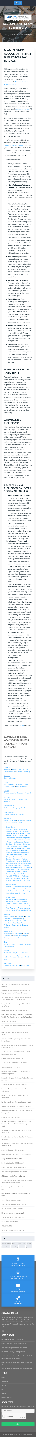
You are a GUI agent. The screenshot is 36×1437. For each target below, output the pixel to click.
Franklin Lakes (18, 842)
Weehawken (10, 893)
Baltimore (7, 799)
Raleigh (24, 936)
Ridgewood (9, 865)
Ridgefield (15, 863)
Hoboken (15, 889)
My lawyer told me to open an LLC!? (13, 1213)
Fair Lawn (21, 840)
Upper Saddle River (20, 874)
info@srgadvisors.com (18, 11)
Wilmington (12, 778)
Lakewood (28, 821)
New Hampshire (9, 812)
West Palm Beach (21, 787)
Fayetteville (8, 936)
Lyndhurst (17, 850)
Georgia (6, 791)
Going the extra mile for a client (12, 1159)
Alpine (16, 829)
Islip (22, 919)
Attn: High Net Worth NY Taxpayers (13, 1150)
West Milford (16, 910)
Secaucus (19, 891)
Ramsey (8, 863)
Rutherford (27, 867)
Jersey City (20, 821)
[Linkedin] (3, 1331)
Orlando (6, 787)
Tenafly (24, 872)
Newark (7, 823)
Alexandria (7, 953)
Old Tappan (16, 859)
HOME (3, 1377)
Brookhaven (20, 916)
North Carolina (8, 931)
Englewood (26, 838)
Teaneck (17, 872)
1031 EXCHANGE (7, 1226)
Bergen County (10, 827)
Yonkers (6, 927)
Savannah (28, 793)
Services (12, 35)
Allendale (9, 829)
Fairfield (14, 769)
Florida (6, 782)
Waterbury (27, 772)
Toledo (12, 946)
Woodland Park (26, 910)
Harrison (8, 889)
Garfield (26, 842)
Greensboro (17, 936)
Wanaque (27, 908)
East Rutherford (12, 835)
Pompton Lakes (18, 906)
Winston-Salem (17, 938)
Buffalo (27, 916)
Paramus (19, 861)
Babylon (12, 916)
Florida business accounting (14, 145)
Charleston (7, 965)
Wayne (8, 910)
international (6, 1247)
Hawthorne (9, 901)
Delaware (7, 776)
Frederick (14, 799)
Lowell (12, 808)
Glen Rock (9, 844)
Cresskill (15, 833)
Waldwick (9, 876)
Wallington (16, 876)
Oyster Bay (16, 923)
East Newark (17, 887)
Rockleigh (19, 867)
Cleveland (20, 944)
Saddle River (20, 870)
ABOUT (4, 1385)
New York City (16, 921)
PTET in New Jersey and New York (12, 1058)
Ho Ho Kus (16, 848)
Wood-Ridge (25, 878)
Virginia (6, 951)
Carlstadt (15, 831)
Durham (25, 933)
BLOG (3, 1390)
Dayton (6, 946)
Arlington (15, 953)
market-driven (6, 1243)
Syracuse (25, 925)
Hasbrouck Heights (16, 846)
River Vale (26, 865)
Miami (26, 784)
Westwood (17, 878)
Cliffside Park (24, 831)
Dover (6, 778)
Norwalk (12, 772)
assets (29, 1243)
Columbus (20, 793)
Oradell (24, 859)
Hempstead (7, 919)
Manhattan (7, 921)
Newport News (23, 955)
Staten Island (16, 925)
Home (6, 35)
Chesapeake (24, 953)
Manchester (14, 814)
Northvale (16, 857)
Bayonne (9, 887)
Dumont (29, 833)
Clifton (18, 899)
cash (24, 1243)
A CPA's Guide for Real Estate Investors (14, 1084)
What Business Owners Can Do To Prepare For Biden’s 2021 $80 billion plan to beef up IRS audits (16, 1124)
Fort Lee (9, 842)
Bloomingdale (10, 899)
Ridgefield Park (25, 863)
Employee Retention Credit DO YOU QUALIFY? (16, 1154)
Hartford (21, 769)
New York (7, 914)
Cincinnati (12, 944)
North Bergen (10, 891)
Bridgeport (7, 769)
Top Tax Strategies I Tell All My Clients (14, 1172)
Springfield (19, 808)
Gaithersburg (23, 799)
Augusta (13, 793)
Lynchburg (14, 955)
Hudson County (11, 884)
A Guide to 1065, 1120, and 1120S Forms (14, 1063)
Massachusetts (9, 806)
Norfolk (6, 957)
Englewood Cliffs (11, 840)
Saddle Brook (10, 870)
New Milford (18, 855)
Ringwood (13, 908)
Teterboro (9, 874)
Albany (6, 916)
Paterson (14, 823)
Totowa (20, 908)
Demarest (22, 833)
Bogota (8, 831)
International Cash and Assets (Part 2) (14, 1204)
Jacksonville (19, 784)
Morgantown (25, 965)
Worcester (27, 808)
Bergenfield (23, 829)
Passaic (26, 904)
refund (14, 1243)
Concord (6, 814)
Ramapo (23, 923)
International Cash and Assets (11, 1200)
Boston (6, 808)
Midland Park (18, 853)
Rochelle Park (10, 867)
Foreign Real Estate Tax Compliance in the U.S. (17, 1102)
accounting (14, 1247)
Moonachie (9, 855)
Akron (6, 944)
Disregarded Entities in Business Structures (15, 1010)
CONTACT (5, 1394)
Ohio (5, 942)
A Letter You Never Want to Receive (13, 1217)
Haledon (24, 899)
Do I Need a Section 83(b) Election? (13, 1163)
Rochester (7, 925)
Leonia (23, 848)
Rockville (7, 801)
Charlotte (19, 933)
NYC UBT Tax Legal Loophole (11, 1117)
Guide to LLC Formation (9, 1021)
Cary (12, 933)
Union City (26, 891)
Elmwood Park (10, 838)
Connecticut (8, 767)
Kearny (27, 889)
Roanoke (20, 957)
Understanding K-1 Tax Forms (11, 1067)
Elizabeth (13, 821)
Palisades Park (10, 861)
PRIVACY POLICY (7, 1398)
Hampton (7, 955)
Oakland (8, 859)
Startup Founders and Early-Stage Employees (16, 1106)
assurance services (23, 109)
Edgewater (22, 835)
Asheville (7, 933)
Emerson (19, 838)
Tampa (13, 787)
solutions (22, 1247)
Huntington (16, 919)
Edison (6, 821)
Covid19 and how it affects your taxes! (14, 1167)
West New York (20, 893)
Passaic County (11, 897)
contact (21, 725)
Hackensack (17, 844)
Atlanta (6, 793)
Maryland (7, 797)
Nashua (22, 814)
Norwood (24, 857)
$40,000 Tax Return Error (10, 1222)
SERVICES (5, 1381)
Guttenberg (26, 887)
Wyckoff (19, 880)
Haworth (26, 846)
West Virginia (8, 963)
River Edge (17, 865)
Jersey (22, 889)
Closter (8, 833)
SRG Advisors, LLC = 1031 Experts (12, 1209)
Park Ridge (26, 861)
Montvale (26, 853)
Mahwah (25, 850)
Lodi (11, 850)
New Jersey (7, 818)
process (28, 1247)
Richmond (13, 957)
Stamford (19, 772)
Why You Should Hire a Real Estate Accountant (17, 1369)
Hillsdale (9, 848)
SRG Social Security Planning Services (14, 1176)
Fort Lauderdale (9, 784)
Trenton (20, 823)
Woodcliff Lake (11, 880)
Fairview (28, 840)
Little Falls (18, 901)
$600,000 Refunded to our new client (14, 1230)
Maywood (9, 853)
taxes (19, 1243)
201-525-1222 (15, 8)
